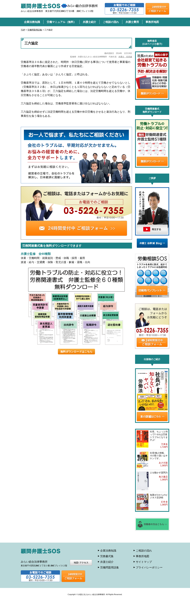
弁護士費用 (132, 21)
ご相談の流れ (111, 21)
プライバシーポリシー (149, 567)
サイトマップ (144, 561)
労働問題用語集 (109, 567)
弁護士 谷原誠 (125, 57)
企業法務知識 (32, 21)
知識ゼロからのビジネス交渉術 (159, 496)
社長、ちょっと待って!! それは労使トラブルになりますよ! (159, 435)
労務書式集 (107, 556)
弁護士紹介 (89, 21)
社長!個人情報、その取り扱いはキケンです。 (159, 456)
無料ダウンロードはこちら (76, 351)
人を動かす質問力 (159, 472)
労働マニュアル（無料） (61, 21)
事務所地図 (152, 21)
